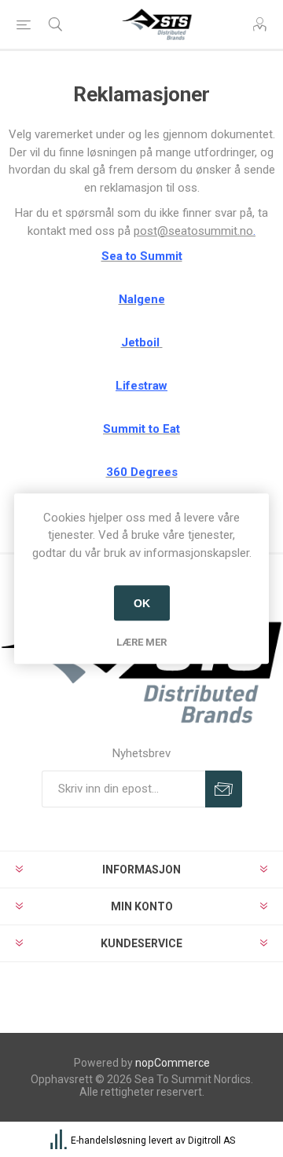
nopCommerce (172, 1062)
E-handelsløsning (108, 1140)
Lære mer (141, 642)
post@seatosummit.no (193, 231)
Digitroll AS (211, 1140)
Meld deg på (223, 789)
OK (142, 603)
